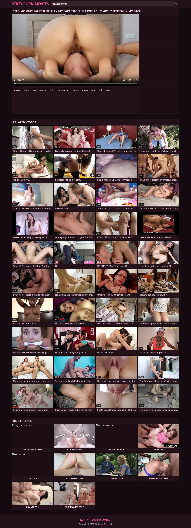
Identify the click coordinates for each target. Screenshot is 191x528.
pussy (17, 90)
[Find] (176, 4)
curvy (107, 90)
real (100, 90)
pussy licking (88, 90)
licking (26, 90)
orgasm (43, 90)
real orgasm (62, 90)
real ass (75, 90)
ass (34, 90)
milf (51, 90)
